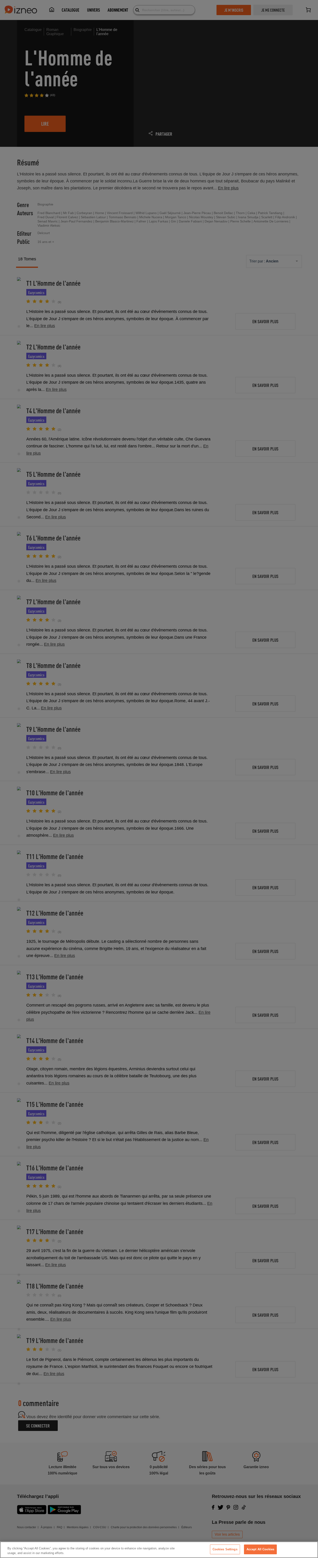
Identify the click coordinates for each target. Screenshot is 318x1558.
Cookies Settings (225, 1549)
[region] (159, 1549)
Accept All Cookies (260, 1549)
